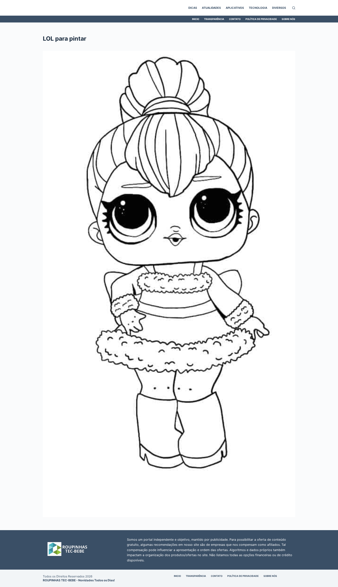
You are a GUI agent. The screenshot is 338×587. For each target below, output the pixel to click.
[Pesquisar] (293, 7)
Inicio (195, 19)
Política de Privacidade (261, 19)
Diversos (279, 7)
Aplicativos (235, 7)
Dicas (192, 7)
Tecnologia (258, 7)
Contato (235, 19)
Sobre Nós (288, 19)
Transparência (214, 19)
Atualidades (211, 7)
